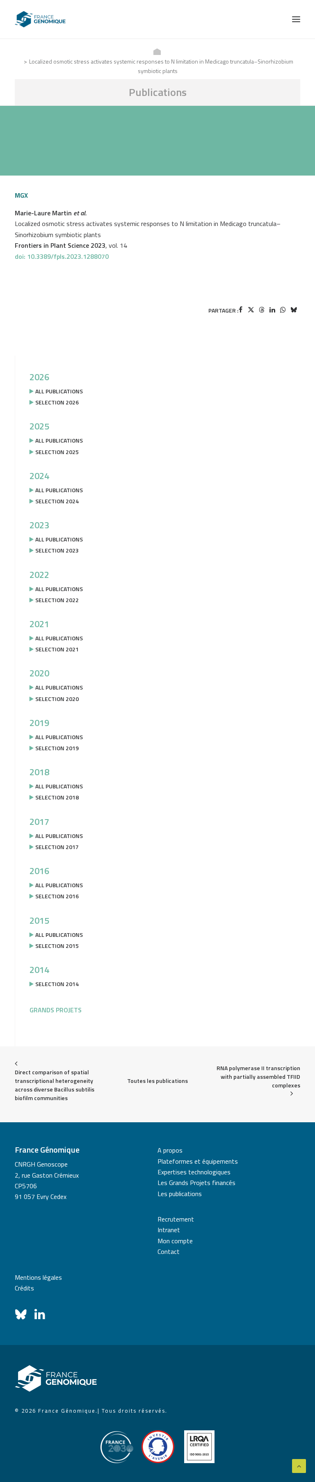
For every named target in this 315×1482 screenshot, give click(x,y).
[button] (296, 19)
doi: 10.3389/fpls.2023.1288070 (62, 256)
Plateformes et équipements (198, 1161)
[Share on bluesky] (294, 310)
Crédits (24, 1288)
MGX (21, 195)
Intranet (169, 1230)
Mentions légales (38, 1277)
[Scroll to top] (299, 1465)
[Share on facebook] (240, 310)
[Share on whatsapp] (283, 310)
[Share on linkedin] (272, 310)
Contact (169, 1251)
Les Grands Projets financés (196, 1182)
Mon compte (175, 1241)
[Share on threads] (262, 310)
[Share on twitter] (251, 310)
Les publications (180, 1194)
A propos (170, 1150)
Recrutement (176, 1219)
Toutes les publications (157, 1080)
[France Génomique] (40, 19)
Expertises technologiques (194, 1172)
